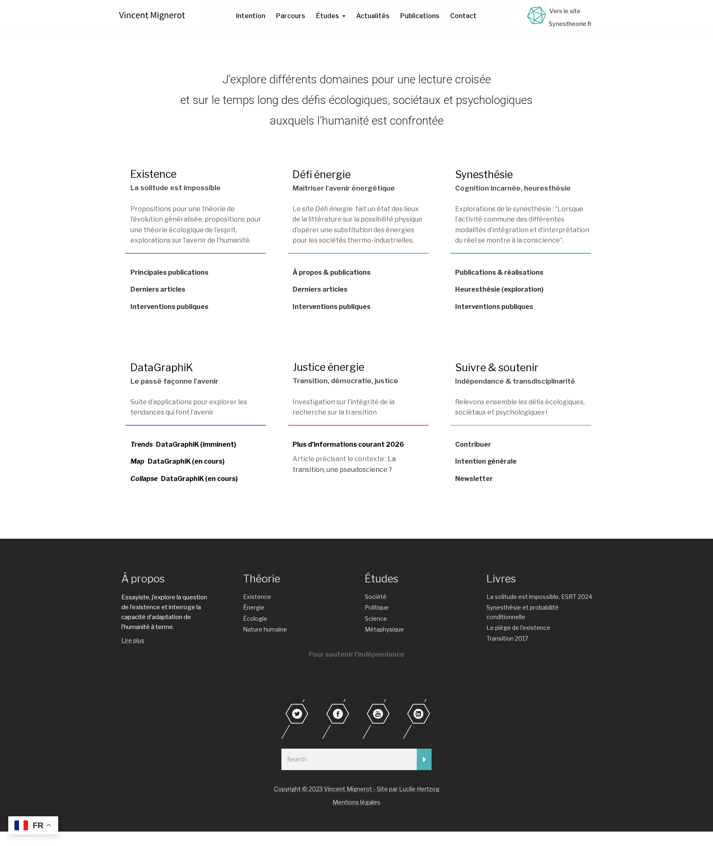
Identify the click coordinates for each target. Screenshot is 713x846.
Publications (419, 16)
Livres (501, 579)
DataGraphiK (161, 367)
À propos (143, 579)
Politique (377, 607)
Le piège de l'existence (518, 627)
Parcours (290, 16)
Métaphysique (384, 629)
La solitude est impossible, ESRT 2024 (539, 596)
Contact (463, 16)
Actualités (373, 16)
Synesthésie (484, 174)
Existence (153, 174)
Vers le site (565, 11)
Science (376, 618)
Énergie (253, 607)
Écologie (255, 618)
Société (376, 596)
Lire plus (132, 640)
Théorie (261, 579)
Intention (250, 16)
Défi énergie (322, 174)
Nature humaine (265, 629)
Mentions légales (356, 802)
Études (327, 16)
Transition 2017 (507, 638)
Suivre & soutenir (496, 367)
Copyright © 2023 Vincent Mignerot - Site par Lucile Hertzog (356, 788)
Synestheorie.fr (570, 24)
